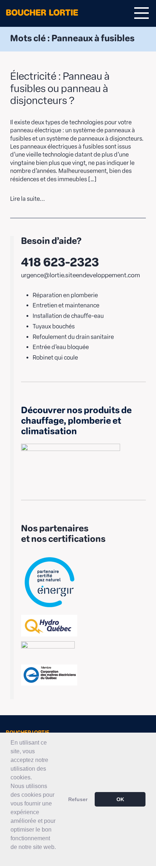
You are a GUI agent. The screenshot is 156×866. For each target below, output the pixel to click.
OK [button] (120, 799)
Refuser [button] (77, 799)
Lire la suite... (27, 198)
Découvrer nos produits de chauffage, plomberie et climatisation (76, 420)
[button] (12, 856)
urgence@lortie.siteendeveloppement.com (80, 275)
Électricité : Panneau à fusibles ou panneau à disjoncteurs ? (60, 88)
